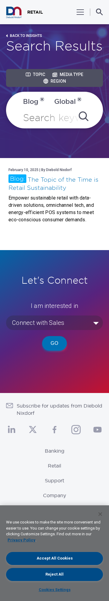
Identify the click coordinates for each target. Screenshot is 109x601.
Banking (54, 451)
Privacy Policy (21, 540)
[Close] (100, 514)
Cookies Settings (55, 589)
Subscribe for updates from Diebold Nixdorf (59, 409)
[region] (54, 553)
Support (54, 480)
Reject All (54, 574)
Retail (54, 466)
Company (54, 495)
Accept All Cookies (55, 558)
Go (54, 343)
